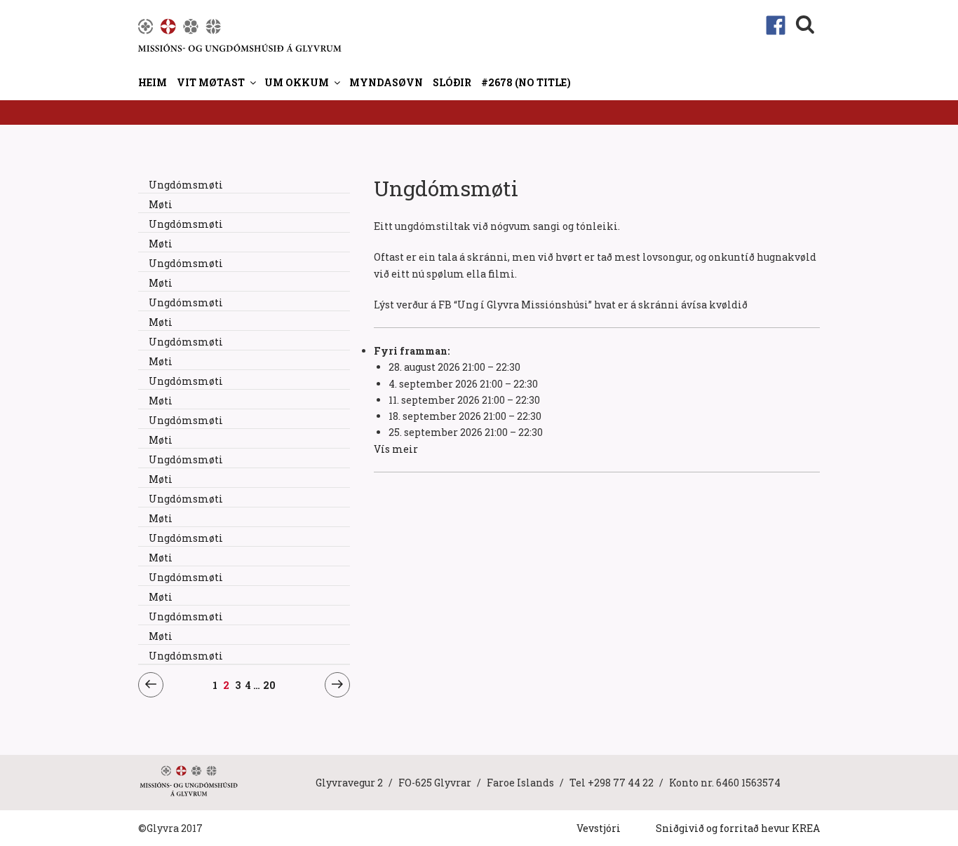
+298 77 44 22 (621, 782)
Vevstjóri (598, 828)
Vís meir (396, 449)
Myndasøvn (386, 82)
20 (269, 685)
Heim (152, 82)
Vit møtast (211, 82)
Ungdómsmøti (186, 184)
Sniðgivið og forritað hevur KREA (738, 828)
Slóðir (452, 82)
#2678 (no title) (526, 82)
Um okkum (296, 82)
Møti (161, 204)
